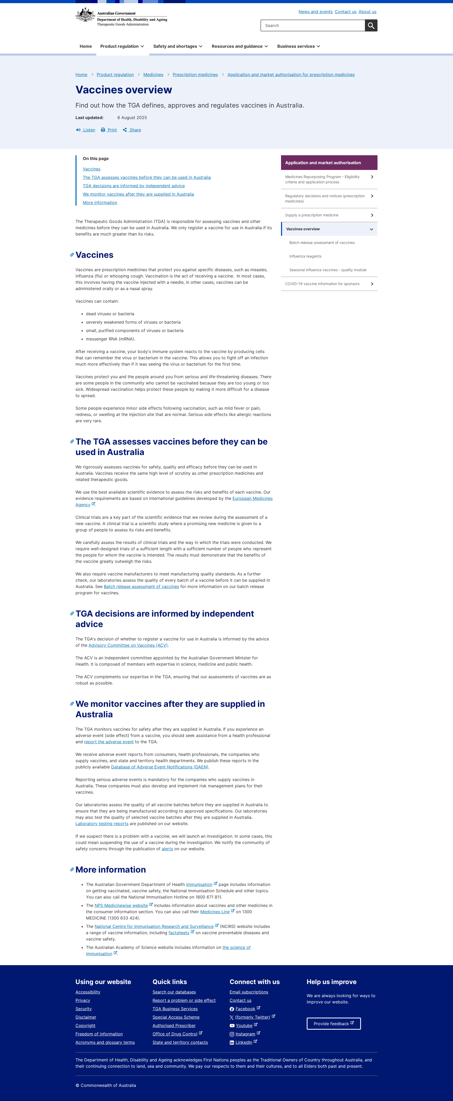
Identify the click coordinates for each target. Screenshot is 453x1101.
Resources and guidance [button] (237, 46)
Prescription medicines (195, 74)
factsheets (180, 932)
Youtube (245, 1025)
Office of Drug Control (176, 1033)
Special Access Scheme (176, 1017)
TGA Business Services (175, 1008)
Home (86, 46)
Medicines (153, 74)
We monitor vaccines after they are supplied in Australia (138, 194)
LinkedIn (245, 1042)
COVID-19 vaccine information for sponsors (322, 283)
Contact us (346, 11)
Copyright (85, 1025)
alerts (167, 848)
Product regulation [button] (119, 46)
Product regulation (115, 74)
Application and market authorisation (323, 162)
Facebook (246, 1008)
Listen (88, 129)
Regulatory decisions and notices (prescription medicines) (325, 198)
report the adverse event (109, 741)
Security (84, 1008)
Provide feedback (332, 1025)
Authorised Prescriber (174, 1025)
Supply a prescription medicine (311, 215)
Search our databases (174, 992)
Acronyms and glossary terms (105, 1042)
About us (367, 11)
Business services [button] (296, 46)
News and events (316, 11)
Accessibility (88, 992)
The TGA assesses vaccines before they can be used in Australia (147, 177)
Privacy (83, 1000)
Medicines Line (216, 911)
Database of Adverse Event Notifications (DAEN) (159, 766)
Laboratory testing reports (102, 823)
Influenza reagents (305, 256)
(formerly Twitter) (253, 1017)
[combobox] (319, 25)
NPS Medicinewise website (122, 905)
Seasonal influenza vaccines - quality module (327, 270)
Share (134, 129)
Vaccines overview (303, 229)
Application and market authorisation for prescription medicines (291, 74)
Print (111, 129)
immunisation (200, 884)
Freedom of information (99, 1033)
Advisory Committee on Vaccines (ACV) (128, 645)
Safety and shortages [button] (175, 46)
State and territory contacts (180, 1042)
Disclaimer (86, 1017)
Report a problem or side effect (184, 1000)
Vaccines (91, 169)
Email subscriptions (249, 992)
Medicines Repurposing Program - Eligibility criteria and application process (322, 179)
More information (100, 202)
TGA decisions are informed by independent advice (134, 185)
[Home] (121, 16)
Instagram (246, 1033)
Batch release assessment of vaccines (141, 586)
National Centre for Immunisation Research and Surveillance (155, 926)
